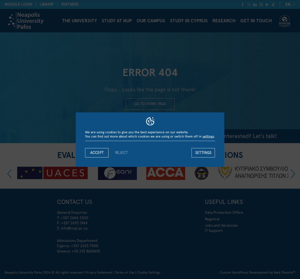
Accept (97, 152)
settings (208, 136)
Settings (203, 152)
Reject (121, 152)
